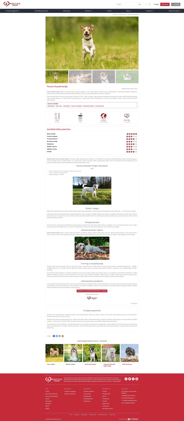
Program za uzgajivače (70, 391)
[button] (137, 43)
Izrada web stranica (123, 419)
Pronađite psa (86, 401)
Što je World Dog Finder (51, 394)
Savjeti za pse (105, 403)
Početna (115, 14)
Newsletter (48, 403)
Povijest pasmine (99, 106)
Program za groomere (69, 394)
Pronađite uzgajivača (88, 391)
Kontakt (47, 398)
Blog (128, 11)
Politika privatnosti (92, 414)
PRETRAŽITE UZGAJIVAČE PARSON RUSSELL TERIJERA (92, 291)
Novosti (104, 396)
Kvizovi (109, 11)
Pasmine (88, 11)
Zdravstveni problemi (88, 106)
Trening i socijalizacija (76, 106)
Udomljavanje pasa (88, 398)
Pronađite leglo (87, 396)
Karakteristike (51, 106)
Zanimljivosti (105, 406)
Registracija (165, 4)
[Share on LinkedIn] (59, 336)
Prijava (157, 4)
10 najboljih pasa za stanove (128, 395)
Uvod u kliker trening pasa (127, 398)
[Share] (63, 336)
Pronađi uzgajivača (12, 11)
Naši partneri (48, 401)
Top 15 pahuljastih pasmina (128, 403)
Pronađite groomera (41, 11)
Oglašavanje (76, 414)
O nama (47, 391)
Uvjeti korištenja (84, 414)
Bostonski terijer (90, 364)
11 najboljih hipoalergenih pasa (129, 400)
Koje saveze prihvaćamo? (51, 396)
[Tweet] (57, 336)
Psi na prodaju (86, 394)
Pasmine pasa (122, 14)
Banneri (47, 406)
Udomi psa (66, 11)
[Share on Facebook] (54, 336)
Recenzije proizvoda (107, 408)
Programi (149, 11)
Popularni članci (106, 394)
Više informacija (174, 11)
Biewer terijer (70, 364)
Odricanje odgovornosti (103, 414)
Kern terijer (51, 364)
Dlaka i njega (59, 106)
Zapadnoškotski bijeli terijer (109, 365)
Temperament (66, 106)
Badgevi (47, 408)
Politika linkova (112, 414)
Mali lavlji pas (127, 364)
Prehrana (104, 401)
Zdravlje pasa (105, 398)
